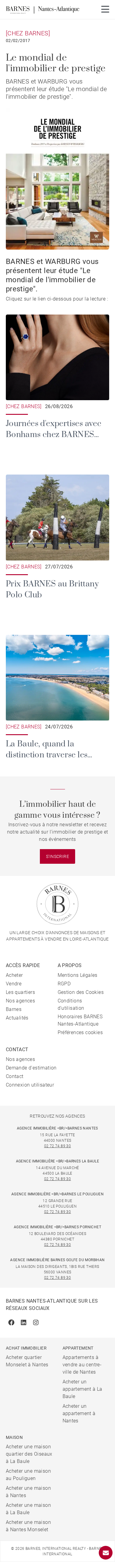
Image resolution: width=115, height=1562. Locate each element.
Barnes (13, 1009)
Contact (15, 1076)
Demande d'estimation (31, 1068)
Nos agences (20, 1001)
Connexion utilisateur (30, 1085)
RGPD (64, 984)
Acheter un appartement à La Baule (82, 1389)
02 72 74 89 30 (57, 1146)
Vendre (13, 984)
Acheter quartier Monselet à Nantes (27, 1361)
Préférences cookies (80, 1032)
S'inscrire (57, 856)
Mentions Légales (78, 975)
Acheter (14, 975)
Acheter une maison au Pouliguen (28, 1474)
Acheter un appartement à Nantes (79, 1413)
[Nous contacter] (106, 1553)
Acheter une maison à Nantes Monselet (28, 1525)
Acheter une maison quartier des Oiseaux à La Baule (29, 1454)
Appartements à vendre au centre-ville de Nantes (82, 1364)
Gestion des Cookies (81, 992)
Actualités (17, 1018)
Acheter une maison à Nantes (28, 1491)
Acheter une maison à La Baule (28, 1508)
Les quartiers (20, 992)
